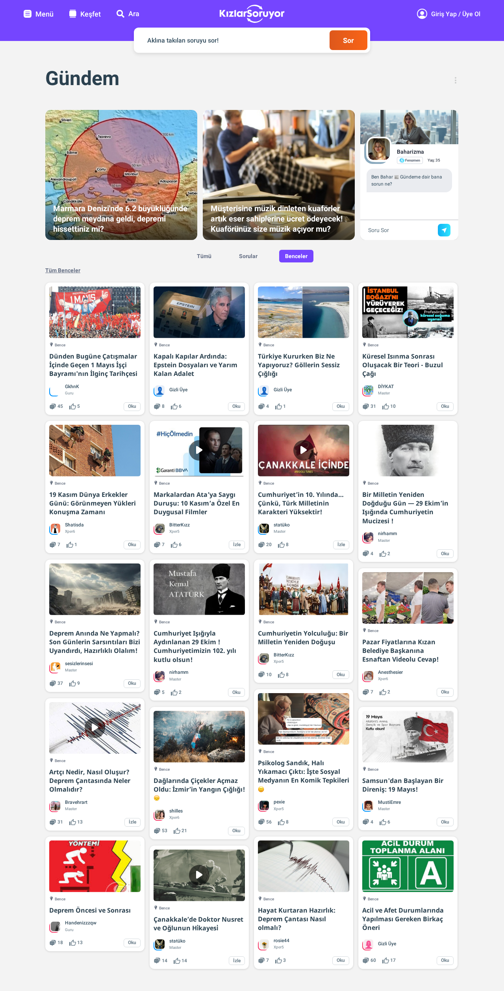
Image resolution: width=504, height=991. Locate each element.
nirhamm (387, 533)
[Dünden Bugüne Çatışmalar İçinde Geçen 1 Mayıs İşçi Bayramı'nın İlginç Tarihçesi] (95, 312)
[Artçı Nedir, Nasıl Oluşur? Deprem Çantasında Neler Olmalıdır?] (95, 728)
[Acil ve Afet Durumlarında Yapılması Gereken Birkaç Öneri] (408, 866)
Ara (133, 13)
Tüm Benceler (62, 270)
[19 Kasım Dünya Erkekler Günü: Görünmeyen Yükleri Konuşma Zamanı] (95, 450)
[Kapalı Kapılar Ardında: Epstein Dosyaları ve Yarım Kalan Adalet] (199, 312)
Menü (44, 14)
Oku (132, 406)
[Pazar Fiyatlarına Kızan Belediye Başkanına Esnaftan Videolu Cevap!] (408, 598)
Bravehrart (76, 802)
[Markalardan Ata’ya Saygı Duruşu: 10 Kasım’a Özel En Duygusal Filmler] (199, 450)
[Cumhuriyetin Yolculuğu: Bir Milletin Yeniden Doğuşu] (303, 589)
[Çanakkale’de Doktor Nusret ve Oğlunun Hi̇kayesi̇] (199, 875)
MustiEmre (389, 802)
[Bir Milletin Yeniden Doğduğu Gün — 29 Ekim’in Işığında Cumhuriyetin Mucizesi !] (408, 450)
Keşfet (90, 14)
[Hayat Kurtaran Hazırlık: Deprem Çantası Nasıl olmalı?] (303, 866)
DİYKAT (386, 386)
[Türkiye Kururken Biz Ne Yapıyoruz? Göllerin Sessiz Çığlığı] (303, 312)
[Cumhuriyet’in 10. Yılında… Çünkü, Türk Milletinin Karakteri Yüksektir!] (303, 450)
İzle (237, 544)
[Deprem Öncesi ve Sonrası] (95, 866)
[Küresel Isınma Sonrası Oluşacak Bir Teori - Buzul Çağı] (408, 312)
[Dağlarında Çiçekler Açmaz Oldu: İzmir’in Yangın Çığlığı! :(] (199, 736)
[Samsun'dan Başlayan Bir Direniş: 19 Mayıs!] (408, 736)
